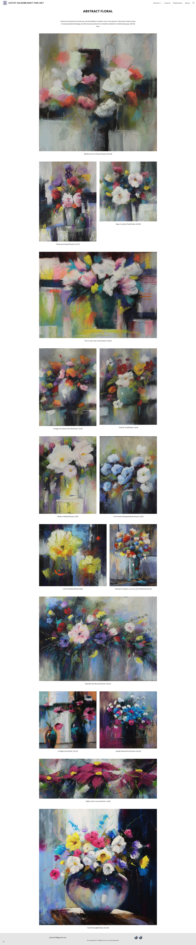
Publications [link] (177, 3)
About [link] (187, 3)
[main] (98, 11)
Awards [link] (167, 3)
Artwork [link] (156, 3)
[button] (193, 2)
